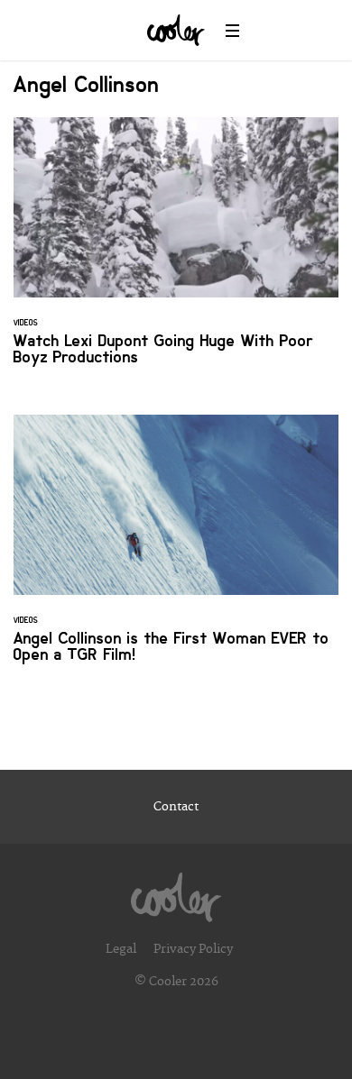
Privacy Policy (193, 949)
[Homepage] (176, 892)
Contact (176, 807)
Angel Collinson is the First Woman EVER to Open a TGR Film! (176, 550)
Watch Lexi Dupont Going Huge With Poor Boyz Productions (176, 252)
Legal (121, 949)
